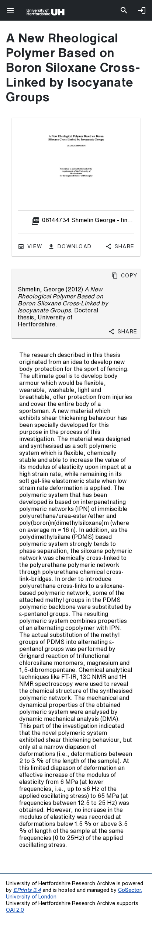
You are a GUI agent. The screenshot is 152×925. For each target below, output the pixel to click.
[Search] (124, 10)
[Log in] (142, 10)
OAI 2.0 (15, 909)
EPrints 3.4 (27, 890)
